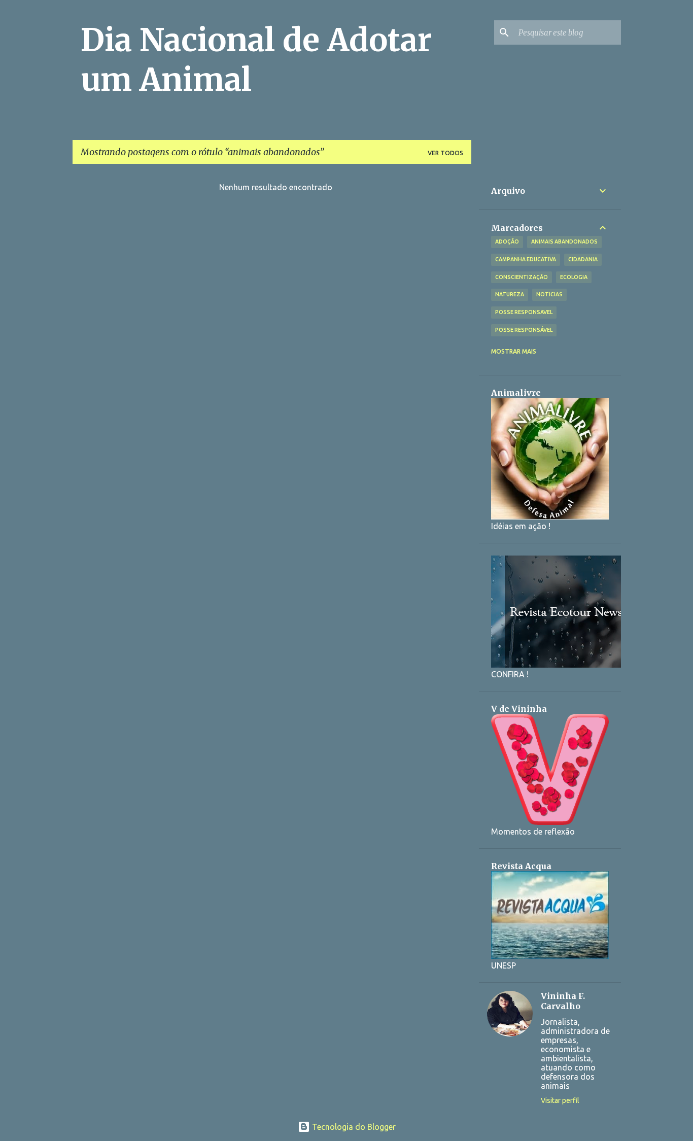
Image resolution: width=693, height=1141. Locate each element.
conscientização (521, 277)
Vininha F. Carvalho (563, 1001)
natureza (509, 294)
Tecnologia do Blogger (353, 1126)
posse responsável (523, 330)
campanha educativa (525, 259)
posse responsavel (523, 312)
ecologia (573, 277)
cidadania (583, 259)
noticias (549, 294)
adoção (507, 241)
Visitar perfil (560, 1100)
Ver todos (445, 153)
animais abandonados (564, 241)
